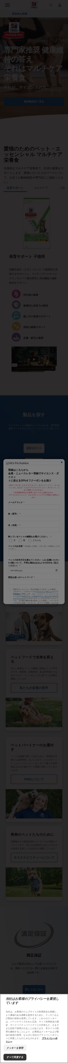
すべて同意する (14, 1057)
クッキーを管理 (14, 1048)
